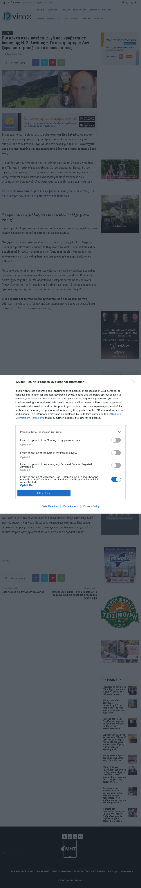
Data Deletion (50, 506)
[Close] (133, 382)
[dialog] (70, 444)
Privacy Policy (91, 506)
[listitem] (70, 432)
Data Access (70, 506)
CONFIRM (44, 493)
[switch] (116, 440)
